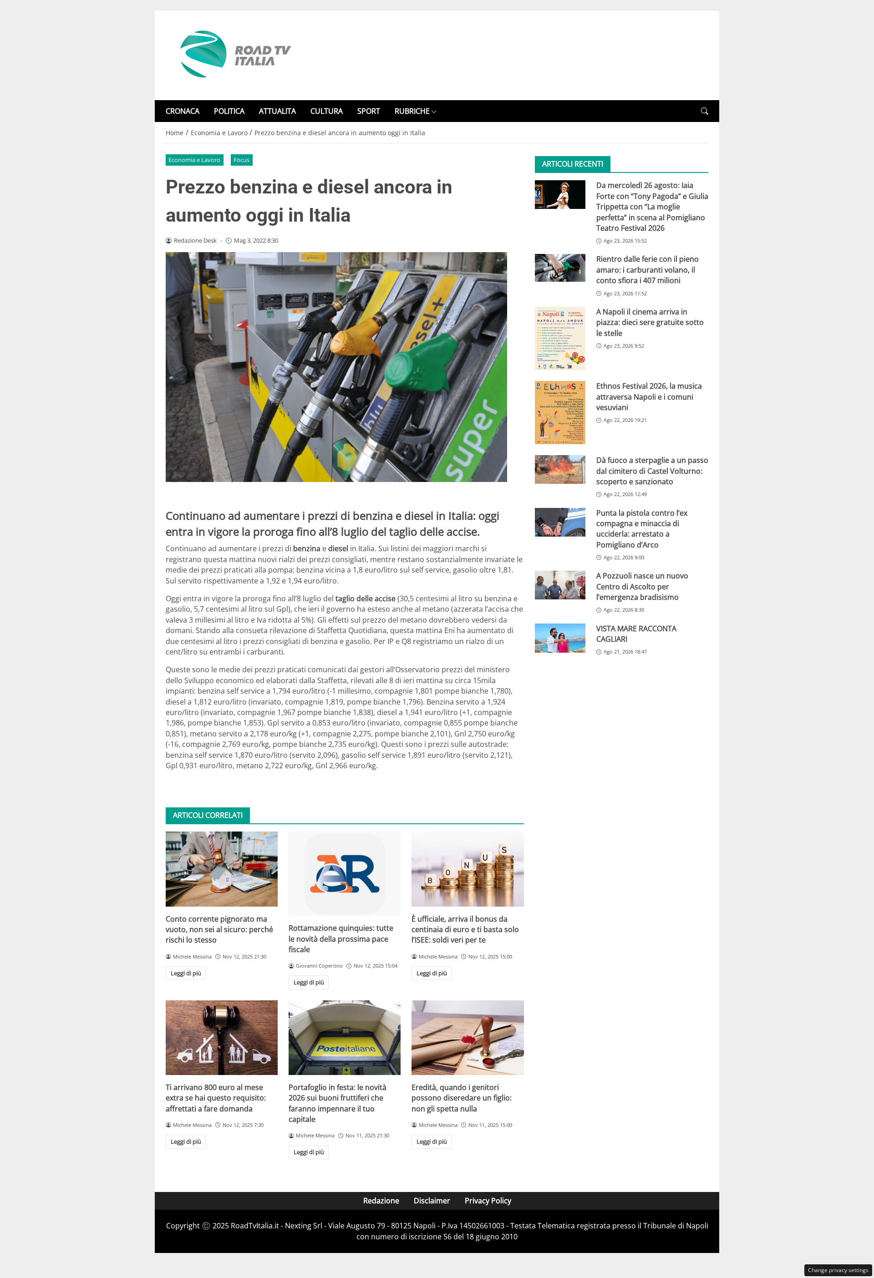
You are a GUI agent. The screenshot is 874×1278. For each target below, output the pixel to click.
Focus (241, 160)
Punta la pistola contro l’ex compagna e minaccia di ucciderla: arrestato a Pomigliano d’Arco (641, 529)
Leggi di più (186, 973)
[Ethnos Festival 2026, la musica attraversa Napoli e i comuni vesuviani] (560, 412)
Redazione (381, 1201)
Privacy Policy (488, 1201)
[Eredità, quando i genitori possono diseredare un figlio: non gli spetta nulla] (467, 1037)
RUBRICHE (412, 111)
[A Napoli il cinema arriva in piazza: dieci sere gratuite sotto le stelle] (560, 338)
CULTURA (326, 111)
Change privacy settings (838, 1270)
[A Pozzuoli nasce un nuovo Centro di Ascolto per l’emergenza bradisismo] (560, 585)
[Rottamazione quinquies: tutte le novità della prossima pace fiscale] (345, 874)
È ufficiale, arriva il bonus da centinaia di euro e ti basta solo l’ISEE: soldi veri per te (465, 929)
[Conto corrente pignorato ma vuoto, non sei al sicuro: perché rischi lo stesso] (222, 869)
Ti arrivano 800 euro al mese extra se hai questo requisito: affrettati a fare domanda (216, 1098)
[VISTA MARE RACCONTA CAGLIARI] (560, 638)
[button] (704, 111)
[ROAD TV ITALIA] (234, 55)
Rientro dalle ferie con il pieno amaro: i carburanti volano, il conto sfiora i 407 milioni (647, 269)
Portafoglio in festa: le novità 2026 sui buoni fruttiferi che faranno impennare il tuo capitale (337, 1103)
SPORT (368, 111)
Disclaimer (432, 1201)
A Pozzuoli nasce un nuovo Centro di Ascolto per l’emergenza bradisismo (642, 586)
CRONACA (182, 111)
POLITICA (229, 111)
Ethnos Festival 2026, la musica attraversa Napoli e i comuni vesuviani (649, 396)
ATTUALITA (277, 111)
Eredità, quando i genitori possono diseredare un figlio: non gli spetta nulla (462, 1098)
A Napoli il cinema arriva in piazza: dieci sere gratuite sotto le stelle (650, 322)
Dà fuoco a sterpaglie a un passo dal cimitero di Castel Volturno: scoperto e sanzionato (652, 471)
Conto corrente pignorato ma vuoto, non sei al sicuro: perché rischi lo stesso (219, 929)
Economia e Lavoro (194, 160)
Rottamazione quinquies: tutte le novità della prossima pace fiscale (341, 938)
